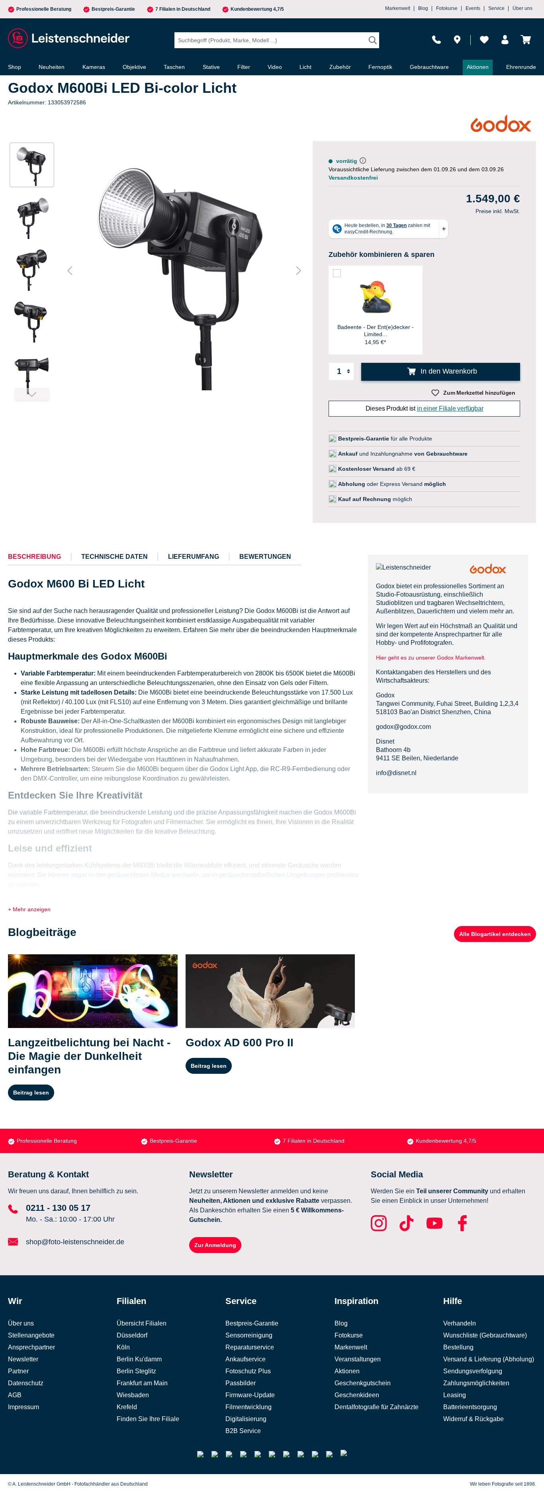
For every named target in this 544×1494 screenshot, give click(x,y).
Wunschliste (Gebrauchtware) (485, 1335)
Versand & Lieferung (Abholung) (488, 1359)
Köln (123, 1347)
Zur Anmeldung (215, 1245)
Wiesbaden (133, 1395)
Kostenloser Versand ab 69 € (452, 1141)
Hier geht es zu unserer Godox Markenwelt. (431, 657)
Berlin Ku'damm (139, 1359)
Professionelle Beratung (43, 9)
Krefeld (127, 1407)
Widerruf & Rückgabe (473, 1419)
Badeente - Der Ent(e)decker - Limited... (375, 330)
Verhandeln (459, 1323)
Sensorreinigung (248, 1335)
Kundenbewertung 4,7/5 (257, 9)
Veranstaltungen (358, 1359)
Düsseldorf (132, 1335)
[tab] (34, 557)
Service (496, 8)
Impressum (23, 1407)
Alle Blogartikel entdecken (495, 934)
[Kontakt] (436, 39)
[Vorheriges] (70, 271)
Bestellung (458, 1347)
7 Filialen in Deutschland (182, 9)
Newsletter (23, 1359)
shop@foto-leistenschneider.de (75, 1242)
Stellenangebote (31, 1335)
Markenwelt (397, 8)
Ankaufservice (245, 1359)
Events (473, 8)
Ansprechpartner (31, 1347)
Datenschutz (25, 1383)
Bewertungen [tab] (265, 556)
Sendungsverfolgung (472, 1371)
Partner (18, 1371)
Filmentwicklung (248, 1407)
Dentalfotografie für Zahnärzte (377, 1407)
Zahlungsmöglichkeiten (476, 1383)
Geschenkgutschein (363, 1383)
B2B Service (243, 1430)
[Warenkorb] (525, 39)
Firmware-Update (250, 1395)
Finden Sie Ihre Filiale (148, 1419)
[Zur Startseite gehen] (67, 38)
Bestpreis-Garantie (113, 9)
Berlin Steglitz (136, 1371)
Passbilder (240, 1383)
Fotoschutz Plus (248, 1371)
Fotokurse (447, 8)
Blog (423, 8)
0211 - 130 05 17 (58, 1208)
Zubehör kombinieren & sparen (381, 254)
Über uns (522, 8)
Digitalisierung (245, 1419)
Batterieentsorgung (470, 1407)
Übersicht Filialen (141, 1323)
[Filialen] (457, 39)
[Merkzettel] (484, 39)
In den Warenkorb (448, 371)
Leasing (454, 1395)
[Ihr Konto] (505, 39)
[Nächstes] (299, 271)
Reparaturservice (249, 1347)
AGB (15, 1395)
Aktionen (347, 1371)
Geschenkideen (357, 1395)
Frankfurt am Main (142, 1383)
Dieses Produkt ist (424, 408)
